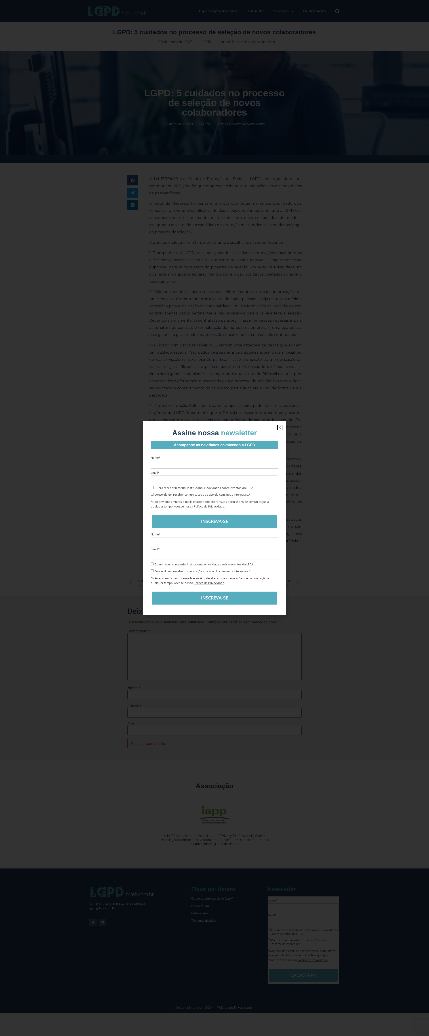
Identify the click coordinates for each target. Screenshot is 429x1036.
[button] (280, 427)
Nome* (155, 457)
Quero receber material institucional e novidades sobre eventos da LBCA (203, 488)
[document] (214, 518)
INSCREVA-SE (214, 521)
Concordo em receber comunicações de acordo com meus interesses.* (202, 494)
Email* (155, 472)
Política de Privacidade (209, 506)
